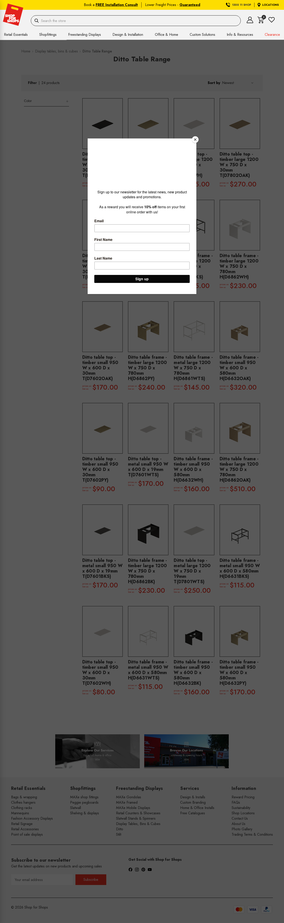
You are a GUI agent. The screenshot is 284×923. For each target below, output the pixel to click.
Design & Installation (127, 34)
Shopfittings (48, 34)
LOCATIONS (270, 5)
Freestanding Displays (84, 34)
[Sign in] (250, 21)
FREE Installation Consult (117, 4)
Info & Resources (240, 34)
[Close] (195, 139)
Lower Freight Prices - (172, 4)
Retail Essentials (16, 34)
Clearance (272, 34)
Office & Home (166, 34)
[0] (260, 22)
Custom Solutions (202, 34)
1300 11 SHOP (241, 5)
